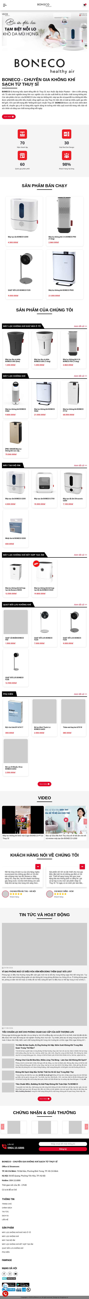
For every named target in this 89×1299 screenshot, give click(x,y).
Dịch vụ (5, 1216)
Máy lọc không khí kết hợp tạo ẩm (17, 1244)
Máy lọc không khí (10, 1236)
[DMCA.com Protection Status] (9, 1278)
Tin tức (5, 1212)
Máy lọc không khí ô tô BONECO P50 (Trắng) (62, 238)
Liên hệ (5, 1220)
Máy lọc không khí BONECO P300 (15, 410)
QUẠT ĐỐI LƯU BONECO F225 (19, 290)
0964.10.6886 (16, 1147)
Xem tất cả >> (80, 326)
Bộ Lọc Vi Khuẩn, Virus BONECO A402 (13, 768)
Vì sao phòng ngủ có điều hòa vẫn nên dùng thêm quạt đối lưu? (37, 971)
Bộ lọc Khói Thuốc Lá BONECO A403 (42, 728)
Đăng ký (63, 1149)
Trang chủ (7, 1204)
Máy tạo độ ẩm (8, 1240)
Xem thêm (7, 117)
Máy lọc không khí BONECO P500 (61, 290)
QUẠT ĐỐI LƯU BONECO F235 (14, 679)
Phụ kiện (6, 1252)
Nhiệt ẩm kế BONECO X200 (15, 538)
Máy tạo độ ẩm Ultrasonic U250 (73, 500)
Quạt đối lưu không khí (12, 1248)
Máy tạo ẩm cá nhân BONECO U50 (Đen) (12, 360)
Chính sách (7, 1208)
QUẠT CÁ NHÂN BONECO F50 (14, 639)
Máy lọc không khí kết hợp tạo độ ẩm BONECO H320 (44, 589)
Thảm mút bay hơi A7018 (72, 727)
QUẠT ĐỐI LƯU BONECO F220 (43, 639)
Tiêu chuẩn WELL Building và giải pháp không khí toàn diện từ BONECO (47, 1084)
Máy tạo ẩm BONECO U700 (44, 499)
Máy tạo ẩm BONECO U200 (18, 237)
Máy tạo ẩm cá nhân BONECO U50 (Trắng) (42, 360)
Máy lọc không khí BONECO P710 (73, 410)
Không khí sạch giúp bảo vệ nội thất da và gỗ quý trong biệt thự (45, 1072)
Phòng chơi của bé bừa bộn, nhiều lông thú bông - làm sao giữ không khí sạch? (51, 1060)
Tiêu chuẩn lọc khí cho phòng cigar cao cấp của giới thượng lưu (38, 1032)
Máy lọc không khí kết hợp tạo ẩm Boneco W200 (15, 589)
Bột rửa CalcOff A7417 (14, 727)
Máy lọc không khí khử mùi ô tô (16, 1232)
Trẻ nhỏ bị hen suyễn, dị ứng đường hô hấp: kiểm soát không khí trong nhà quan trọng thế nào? (49, 1046)
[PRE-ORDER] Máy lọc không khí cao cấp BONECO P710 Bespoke (14, 450)
